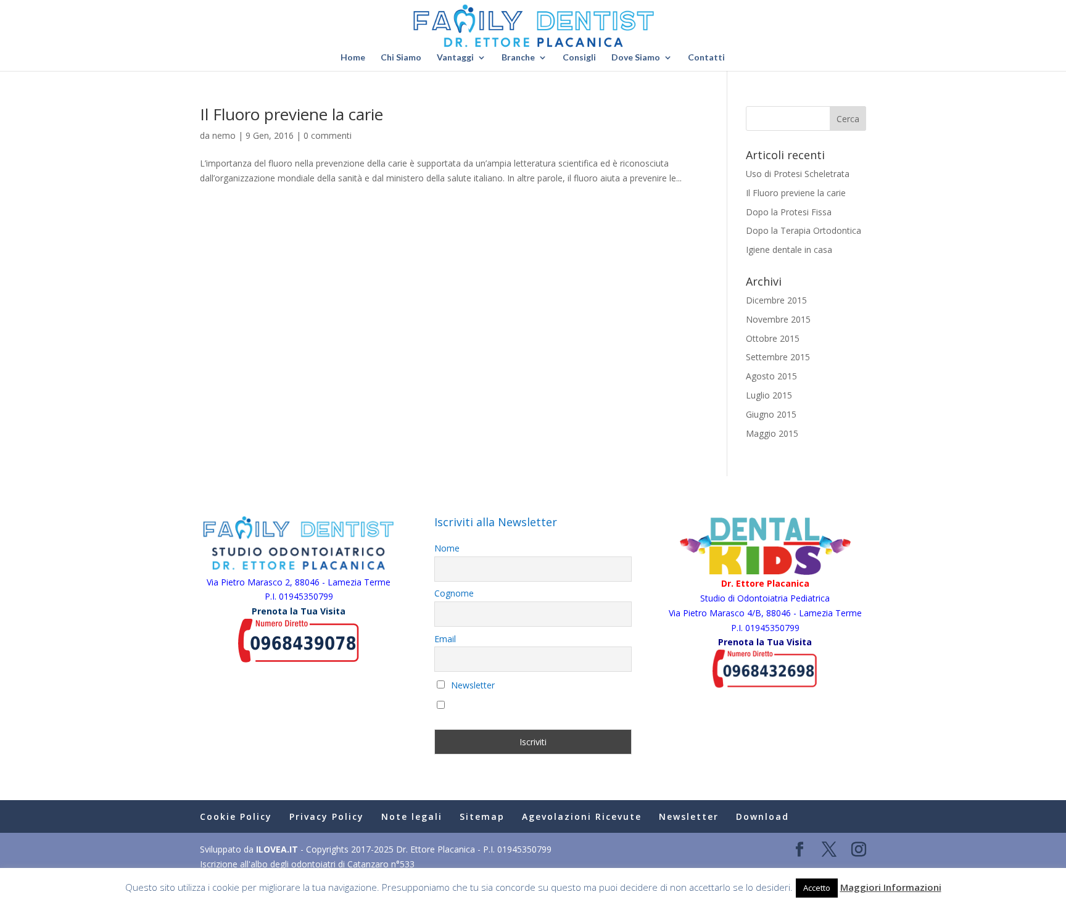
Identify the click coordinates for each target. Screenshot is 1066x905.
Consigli (579, 57)
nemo (224, 135)
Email (445, 639)
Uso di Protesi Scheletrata (797, 174)
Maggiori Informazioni (890, 887)
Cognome (454, 593)
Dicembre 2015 (776, 300)
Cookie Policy (236, 816)
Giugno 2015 (771, 414)
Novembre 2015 (778, 319)
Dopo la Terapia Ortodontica (803, 230)
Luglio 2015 (769, 395)
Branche (518, 57)
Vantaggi (455, 57)
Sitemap (482, 816)
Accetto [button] (816, 887)
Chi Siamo (401, 57)
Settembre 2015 (778, 357)
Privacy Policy (326, 816)
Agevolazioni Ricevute (582, 816)
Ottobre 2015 (773, 338)
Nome (447, 548)
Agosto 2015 (771, 376)
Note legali (411, 816)
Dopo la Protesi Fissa (789, 212)
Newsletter (471, 685)
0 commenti (328, 135)
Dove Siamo (635, 57)
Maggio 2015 (772, 433)
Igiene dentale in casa (789, 249)
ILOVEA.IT (277, 849)
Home (353, 57)
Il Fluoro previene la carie (291, 114)
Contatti (706, 57)
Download (762, 816)
